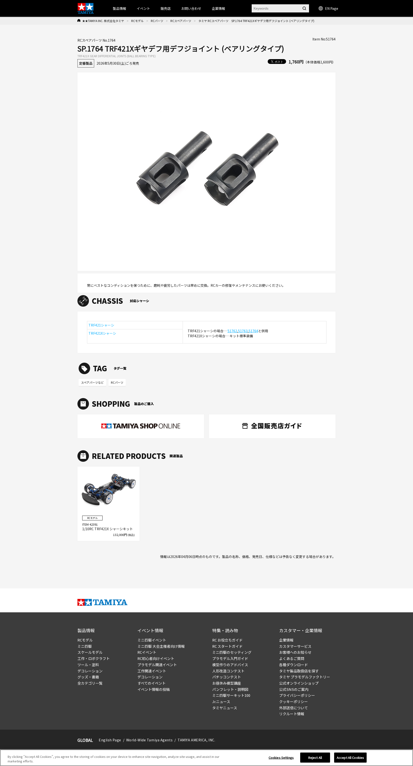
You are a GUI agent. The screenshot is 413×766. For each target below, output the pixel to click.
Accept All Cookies (350, 757)
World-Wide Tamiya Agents (149, 740)
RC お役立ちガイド (227, 639)
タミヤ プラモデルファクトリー (304, 676)
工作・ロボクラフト (93, 658)
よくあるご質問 (291, 658)
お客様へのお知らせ (295, 652)
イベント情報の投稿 (153, 689)
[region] (206, 757)
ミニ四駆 (84, 646)
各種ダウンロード (293, 664)
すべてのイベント (151, 683)
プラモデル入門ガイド (230, 658)
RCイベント (146, 652)
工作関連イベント (151, 670)
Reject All (315, 757)
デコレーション (90, 670)
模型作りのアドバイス (230, 664)
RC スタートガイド (227, 646)
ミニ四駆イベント (151, 639)
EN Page (331, 8)
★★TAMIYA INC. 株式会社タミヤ (103, 21)
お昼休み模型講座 (226, 683)
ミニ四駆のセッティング (231, 652)
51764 (253, 330)
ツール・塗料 (88, 664)
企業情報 (286, 639)
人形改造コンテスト (228, 670)
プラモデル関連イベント (157, 664)
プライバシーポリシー (297, 695)
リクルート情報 (291, 713)
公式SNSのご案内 (293, 689)
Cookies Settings (281, 757)
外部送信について (293, 707)
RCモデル (137, 21)
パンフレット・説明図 (230, 689)
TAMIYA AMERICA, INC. (196, 740)
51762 (232, 330)
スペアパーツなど (92, 382)
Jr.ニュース (221, 701)
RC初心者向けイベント (155, 658)
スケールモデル (90, 652)
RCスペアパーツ (180, 21)
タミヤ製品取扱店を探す (299, 670)
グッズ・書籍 (88, 676)
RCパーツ (157, 21)
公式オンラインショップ (299, 683)
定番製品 (85, 63)
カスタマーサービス (295, 646)
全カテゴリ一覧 (90, 683)
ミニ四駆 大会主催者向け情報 (161, 646)
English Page (110, 740)
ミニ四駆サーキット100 (231, 695)
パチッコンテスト (226, 676)
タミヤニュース (224, 707)
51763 (243, 330)
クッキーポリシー (293, 701)
